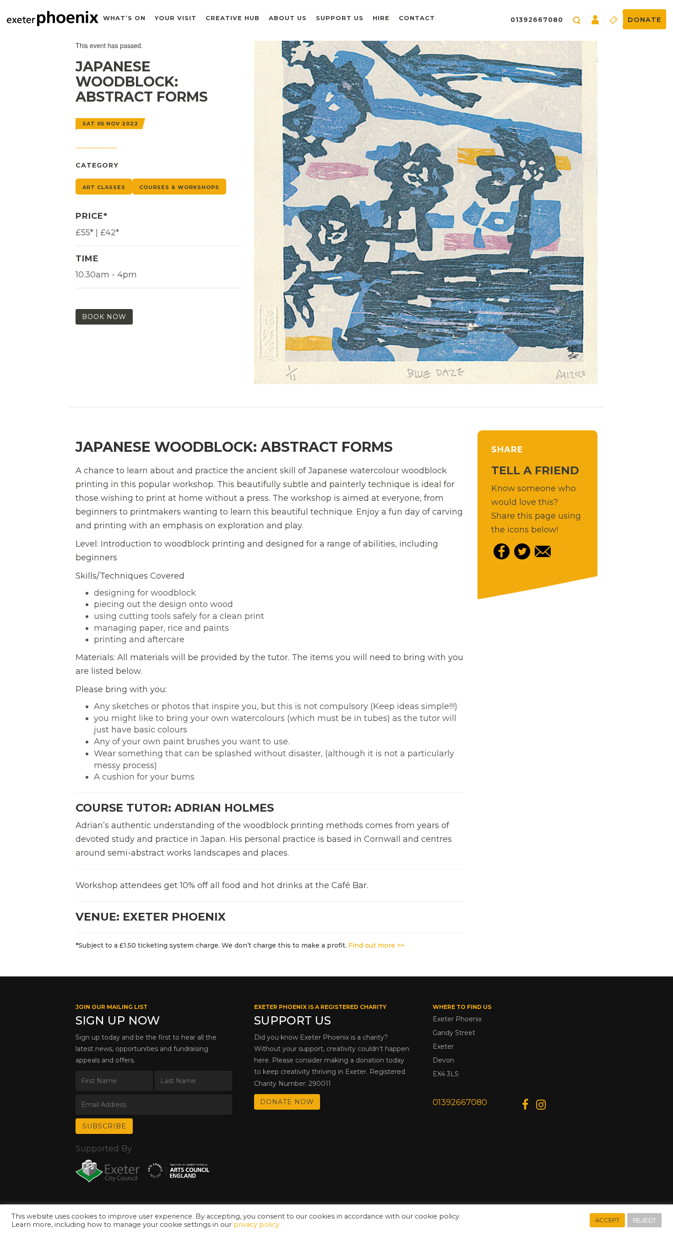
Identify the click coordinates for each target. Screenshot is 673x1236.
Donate (644, 20)
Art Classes (103, 187)
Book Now (104, 317)
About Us (288, 18)
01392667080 (536, 20)
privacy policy (256, 1224)
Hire (381, 18)
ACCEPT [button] (607, 1220)
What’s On (124, 18)
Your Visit (175, 18)
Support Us (340, 18)
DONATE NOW (287, 1102)
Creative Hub (233, 18)
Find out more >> (376, 945)
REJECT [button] (644, 1220)
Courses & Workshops (179, 187)
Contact (417, 18)
